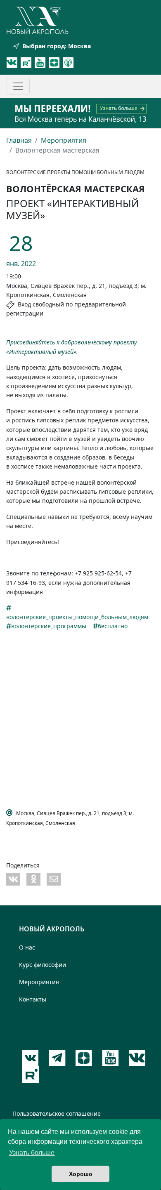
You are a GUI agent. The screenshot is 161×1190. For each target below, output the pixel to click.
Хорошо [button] (80, 1174)
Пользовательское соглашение (56, 1113)
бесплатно (113, 626)
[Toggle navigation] (18, 86)
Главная (19, 140)
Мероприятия (63, 140)
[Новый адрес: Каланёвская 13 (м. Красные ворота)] (80, 113)
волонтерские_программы (48, 626)
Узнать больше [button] (31, 1152)
